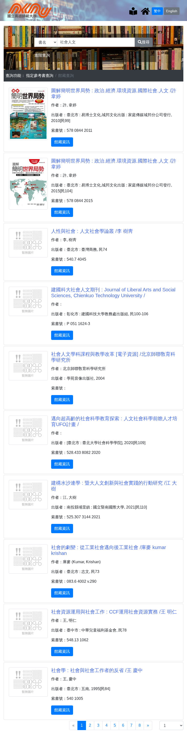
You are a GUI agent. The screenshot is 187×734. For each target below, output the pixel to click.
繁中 (157, 11)
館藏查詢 (66, 75)
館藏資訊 (62, 142)
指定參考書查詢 (39, 75)
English (171, 11)
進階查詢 (42, 55)
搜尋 (146, 42)
